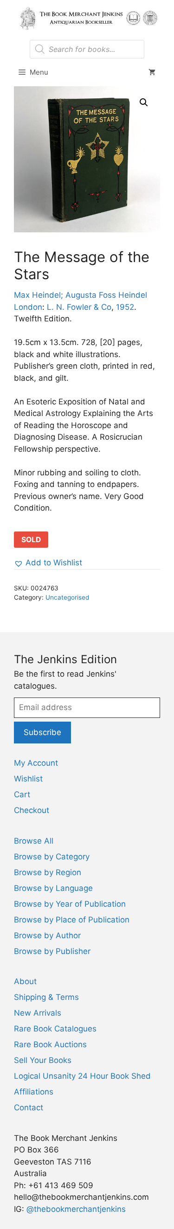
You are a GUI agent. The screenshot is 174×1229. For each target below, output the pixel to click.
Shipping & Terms (46, 997)
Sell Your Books (42, 1060)
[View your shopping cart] (152, 72)
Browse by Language (53, 888)
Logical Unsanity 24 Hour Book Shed (82, 1076)
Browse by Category (52, 856)
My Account (36, 763)
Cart (22, 794)
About (25, 981)
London (28, 307)
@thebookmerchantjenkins (76, 1209)
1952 (125, 307)
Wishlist (28, 778)
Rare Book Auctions (50, 1044)
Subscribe (42, 732)
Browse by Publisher (52, 951)
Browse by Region (47, 872)
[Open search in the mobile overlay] (87, 49)
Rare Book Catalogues (55, 1028)
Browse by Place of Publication (71, 919)
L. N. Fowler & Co (79, 307)
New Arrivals (37, 1013)
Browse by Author (47, 935)
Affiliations (33, 1091)
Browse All (33, 840)
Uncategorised (67, 597)
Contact (28, 1107)
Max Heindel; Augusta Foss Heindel (80, 295)
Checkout (31, 810)
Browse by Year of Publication (70, 904)
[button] (143, 102)
